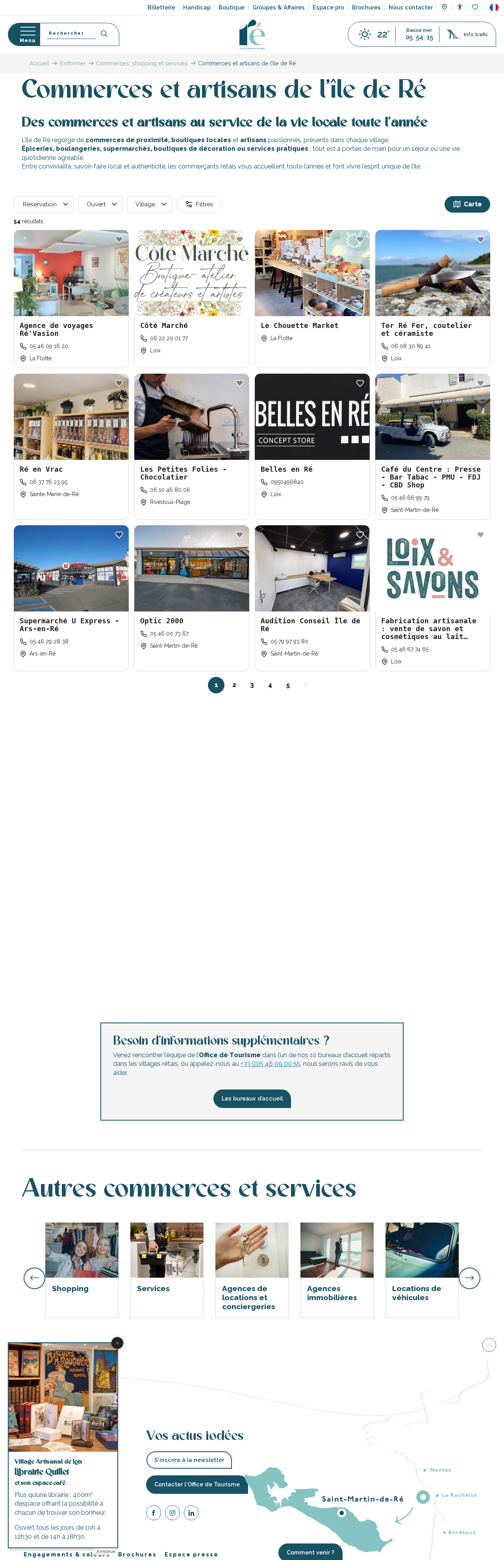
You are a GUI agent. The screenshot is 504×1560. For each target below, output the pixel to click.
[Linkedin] (191, 1514)
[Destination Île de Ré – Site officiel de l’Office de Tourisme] (252, 34)
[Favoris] (475, 7)
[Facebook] (153, 1514)
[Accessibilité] (459, 7)
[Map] (444, 8)
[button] (494, 7)
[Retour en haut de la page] (489, 1346)
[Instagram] (172, 1514)
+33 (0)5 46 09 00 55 (270, 1064)
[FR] (494, 7)
